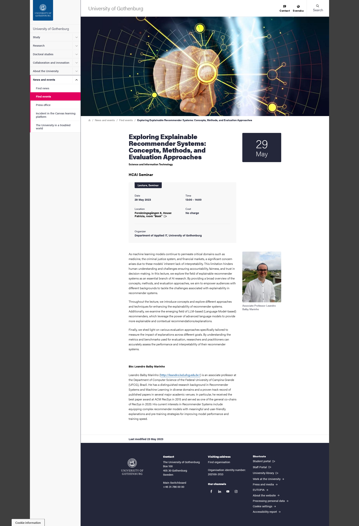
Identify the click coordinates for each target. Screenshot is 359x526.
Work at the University (267, 479)
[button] (318, 8)
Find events (43, 96)
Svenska (298, 10)
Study (36, 37)
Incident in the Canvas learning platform (56, 114)
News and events (44, 79)
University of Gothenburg (51, 28)
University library (266, 473)
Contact (285, 10)
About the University (46, 71)
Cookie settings (263, 506)
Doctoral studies (43, 54)
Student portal (264, 461)
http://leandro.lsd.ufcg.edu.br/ (180, 375)
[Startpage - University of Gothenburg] (55, 12)
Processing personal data (269, 501)
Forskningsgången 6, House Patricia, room (153, 214)
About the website (265, 495)
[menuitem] (284, 9)
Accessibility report (265, 511)
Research (39, 45)
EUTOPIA (259, 490)
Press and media (264, 484)
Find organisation (219, 462)
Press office (43, 105)
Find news (42, 88)
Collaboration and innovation (51, 62)
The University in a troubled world (53, 126)
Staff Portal (262, 467)
